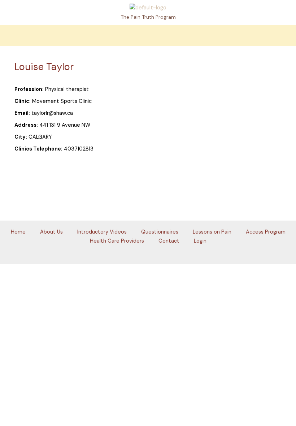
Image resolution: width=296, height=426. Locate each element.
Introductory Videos (102, 232)
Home (18, 232)
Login (200, 241)
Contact (168, 241)
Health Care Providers (117, 241)
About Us (51, 232)
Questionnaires (159, 232)
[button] (148, 35)
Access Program (266, 232)
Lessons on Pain (212, 232)
